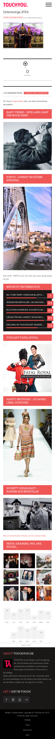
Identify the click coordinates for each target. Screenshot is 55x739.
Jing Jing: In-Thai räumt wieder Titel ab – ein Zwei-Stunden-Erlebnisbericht (27, 325)
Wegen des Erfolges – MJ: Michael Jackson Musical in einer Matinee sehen (27, 302)
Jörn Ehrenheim (13, 17)
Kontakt (27, 720)
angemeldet (17, 101)
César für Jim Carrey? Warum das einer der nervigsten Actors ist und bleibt (27, 317)
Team (27, 725)
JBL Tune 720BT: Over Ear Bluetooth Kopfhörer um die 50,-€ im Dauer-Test (27, 295)
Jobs (27, 735)
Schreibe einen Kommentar (36, 93)
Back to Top (26, 645)
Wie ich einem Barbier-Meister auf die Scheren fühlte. (24, 536)
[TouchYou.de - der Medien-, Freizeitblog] (15, 5)
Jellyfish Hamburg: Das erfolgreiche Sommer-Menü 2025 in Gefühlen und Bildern (27, 310)
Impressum (27, 730)
